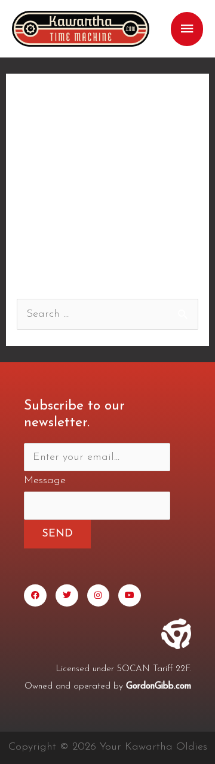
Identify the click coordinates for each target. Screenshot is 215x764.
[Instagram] (98, 595)
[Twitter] (67, 595)
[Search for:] (108, 314)
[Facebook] (35, 595)
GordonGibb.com (158, 686)
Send (57, 534)
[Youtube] (129, 595)
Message (45, 480)
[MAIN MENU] (187, 29)
